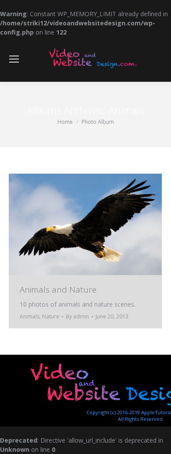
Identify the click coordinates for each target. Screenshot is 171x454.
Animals (29, 316)
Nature (50, 316)
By (77, 316)
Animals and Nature (58, 289)
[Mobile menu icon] (14, 59)
